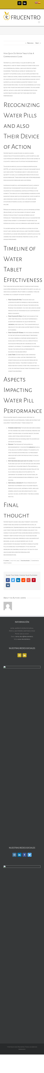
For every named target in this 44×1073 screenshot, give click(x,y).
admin (7, 560)
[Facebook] (25, 855)
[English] (36, 2)
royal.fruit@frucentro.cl (24, 636)
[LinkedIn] (25, 655)
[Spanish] (39, 2)
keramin (32, 447)
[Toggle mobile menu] (39, 22)
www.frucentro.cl (23, 639)
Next (37, 43)
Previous (30, 43)
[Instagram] (19, 655)
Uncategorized (25, 560)
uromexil (11, 324)
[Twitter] (30, 855)
